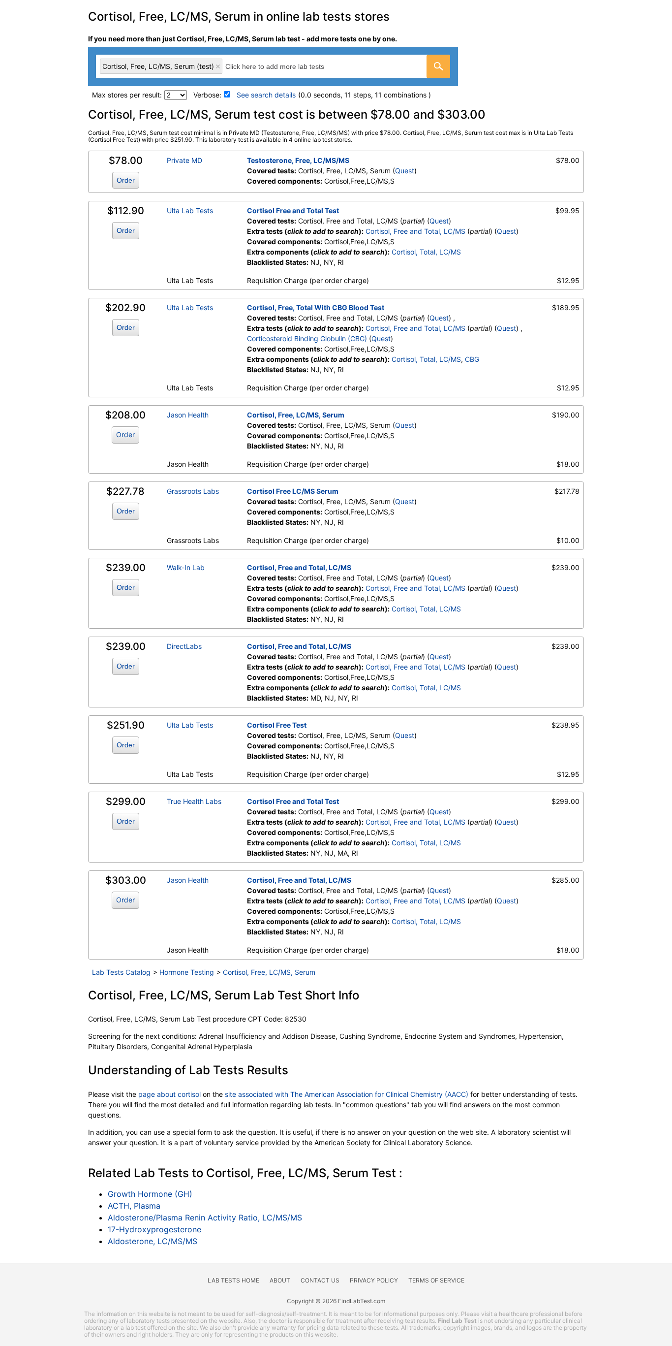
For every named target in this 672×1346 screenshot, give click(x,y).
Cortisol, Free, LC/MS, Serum (295, 415)
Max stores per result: (127, 95)
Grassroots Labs (193, 491)
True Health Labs (194, 801)
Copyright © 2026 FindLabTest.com (336, 1301)
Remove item (218, 66)
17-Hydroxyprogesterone (154, 1229)
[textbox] (285, 66)
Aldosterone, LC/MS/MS (152, 1241)
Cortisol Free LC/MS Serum (292, 491)
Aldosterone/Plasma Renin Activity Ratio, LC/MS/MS (205, 1217)
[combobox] (273, 66)
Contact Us (320, 1280)
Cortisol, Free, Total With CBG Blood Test (315, 307)
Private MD (184, 160)
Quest (404, 170)
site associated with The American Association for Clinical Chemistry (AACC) (346, 1094)
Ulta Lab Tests (190, 210)
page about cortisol (169, 1094)
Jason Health (188, 415)
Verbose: (207, 95)
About (280, 1280)
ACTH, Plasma (134, 1206)
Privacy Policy (374, 1280)
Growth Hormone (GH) (150, 1194)
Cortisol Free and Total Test (293, 210)
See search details (266, 95)
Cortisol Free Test (276, 725)
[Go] (438, 66)
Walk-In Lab (186, 567)
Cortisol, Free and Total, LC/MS (415, 231)
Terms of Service (436, 1280)
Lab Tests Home (233, 1280)
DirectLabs (184, 646)
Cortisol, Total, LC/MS (426, 252)
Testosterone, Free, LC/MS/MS (298, 160)
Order (126, 180)
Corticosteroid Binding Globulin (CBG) (307, 338)
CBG (472, 359)
